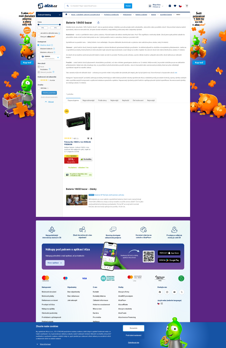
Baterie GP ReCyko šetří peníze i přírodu (109, 195)
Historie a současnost (101, 305)
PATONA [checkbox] (43, 88)
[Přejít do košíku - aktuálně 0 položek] (186, 5)
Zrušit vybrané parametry (49, 97)
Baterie (153, 14)
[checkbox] (49, 33)
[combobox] (94, 5)
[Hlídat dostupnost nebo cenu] (91, 138)
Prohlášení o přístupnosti (51, 317)
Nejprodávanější (88, 100)
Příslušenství (127, 14)
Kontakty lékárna (99, 296)
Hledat (128, 6)
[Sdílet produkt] (98, 22)
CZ (162, 303)
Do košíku (87, 159)
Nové (42, 67)
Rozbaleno (44, 69)
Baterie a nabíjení (141, 14)
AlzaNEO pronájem (125, 296)
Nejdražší (125, 100)
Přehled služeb (47, 322)
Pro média (97, 317)
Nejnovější (151, 100)
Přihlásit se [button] (156, 7)
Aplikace (96, 322)
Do (60, 24)
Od (38, 24)
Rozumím (133, 328)
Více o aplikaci (53, 263)
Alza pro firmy (123, 292)
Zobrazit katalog (44, 15)
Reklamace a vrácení (50, 300)
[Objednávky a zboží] (169, 5)
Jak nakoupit (72, 300)
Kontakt (96, 292)
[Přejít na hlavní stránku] (47, 6)
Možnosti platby (48, 296)
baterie (91, 195)
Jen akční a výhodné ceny (49, 33)
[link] (49, 102)
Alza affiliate (123, 305)
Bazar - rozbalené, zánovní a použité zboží (85, 14)
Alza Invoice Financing (127, 317)
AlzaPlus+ (122, 300)
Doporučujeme (73, 100)
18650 (178, 14)
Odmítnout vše (133, 343)
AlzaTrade (122, 313)
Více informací (45, 344)
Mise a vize (97, 309)
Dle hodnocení (138, 100)
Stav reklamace (73, 296)
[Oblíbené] (175, 5)
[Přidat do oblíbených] (88, 138)
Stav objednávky (73, 292)
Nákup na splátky (48, 309)
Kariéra (96, 313)
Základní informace (100, 300)
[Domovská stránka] (66, 14)
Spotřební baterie (166, 14)
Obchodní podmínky (49, 313)
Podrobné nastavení (133, 335)
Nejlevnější (114, 100)
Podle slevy (102, 100)
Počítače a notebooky (111, 14)
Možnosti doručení (49, 292)
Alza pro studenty (125, 309)
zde (175, 73)
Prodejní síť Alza (48, 305)
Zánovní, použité (46, 72)
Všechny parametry (49, 93)
